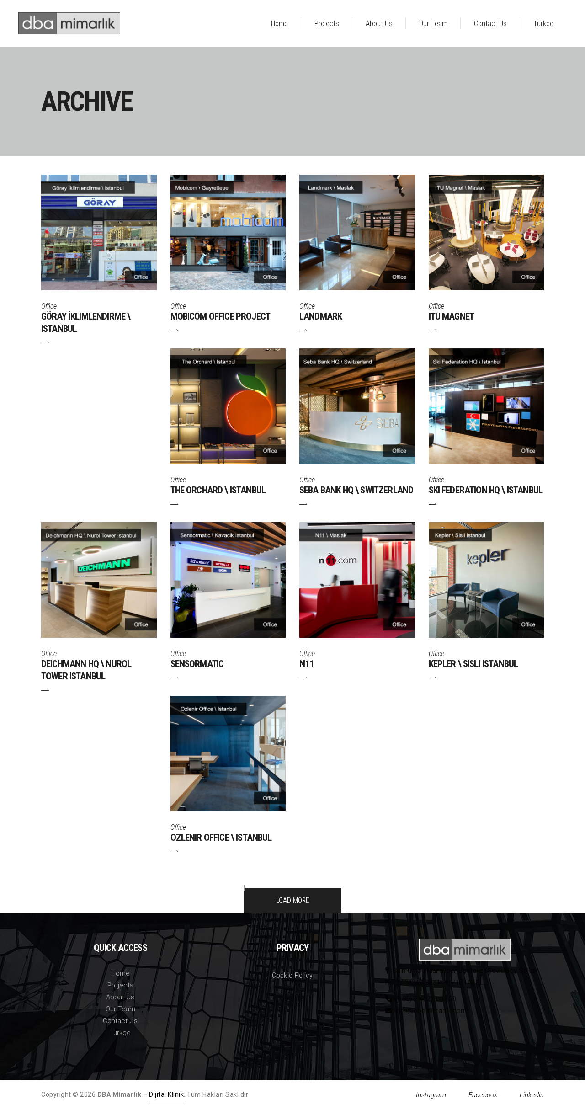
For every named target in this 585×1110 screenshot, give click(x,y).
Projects (120, 985)
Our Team (120, 1009)
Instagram (431, 1095)
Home (120, 973)
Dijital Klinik (166, 1094)
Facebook (482, 1095)
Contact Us (120, 1021)
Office (49, 306)
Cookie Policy (292, 975)
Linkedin (532, 1095)
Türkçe (120, 1033)
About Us (120, 997)
